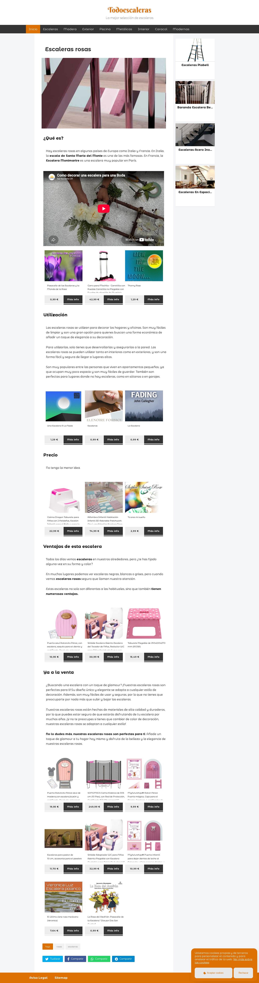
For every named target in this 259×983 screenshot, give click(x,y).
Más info (73, 299)
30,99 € (94, 656)
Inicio (33, 29)
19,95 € (54, 806)
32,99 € (94, 868)
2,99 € (135, 531)
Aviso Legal (38, 977)
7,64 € (54, 930)
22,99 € (54, 531)
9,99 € (135, 806)
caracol (161, 29)
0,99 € (54, 299)
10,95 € (54, 656)
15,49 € (134, 656)
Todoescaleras (129, 9)
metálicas (124, 29)
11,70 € (54, 868)
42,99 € (94, 299)
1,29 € (134, 299)
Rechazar (243, 973)
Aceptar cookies (215, 973)
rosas (59, 946)
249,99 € (94, 806)
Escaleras (50, 29)
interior (143, 29)
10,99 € (134, 868)
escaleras (73, 946)
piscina (105, 29)
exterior (88, 29)
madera (70, 29)
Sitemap (61, 977)
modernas (181, 29)
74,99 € (94, 531)
